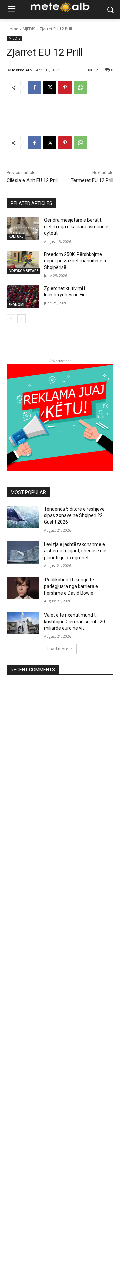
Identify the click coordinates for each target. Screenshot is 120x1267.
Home (12, 29)
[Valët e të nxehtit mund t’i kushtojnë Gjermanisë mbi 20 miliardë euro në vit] (23, 623)
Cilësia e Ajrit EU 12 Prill (32, 180)
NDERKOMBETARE (23, 270)
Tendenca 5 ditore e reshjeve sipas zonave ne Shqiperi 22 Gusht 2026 (74, 515)
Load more (57, 649)
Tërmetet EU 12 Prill (92, 180)
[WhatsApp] (80, 87)
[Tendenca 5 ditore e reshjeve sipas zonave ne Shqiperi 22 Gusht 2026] (23, 517)
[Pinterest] (65, 87)
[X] (49, 87)
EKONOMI (16, 304)
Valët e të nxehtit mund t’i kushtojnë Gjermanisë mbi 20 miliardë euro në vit (74, 621)
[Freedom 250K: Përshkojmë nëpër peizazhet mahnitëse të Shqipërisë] (23, 262)
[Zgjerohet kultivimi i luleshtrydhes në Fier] (23, 296)
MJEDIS (29, 29)
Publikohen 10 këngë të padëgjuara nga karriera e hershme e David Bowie (71, 586)
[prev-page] (11, 318)
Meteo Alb (22, 69)
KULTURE (16, 236)
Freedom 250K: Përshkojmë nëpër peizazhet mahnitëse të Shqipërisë (76, 261)
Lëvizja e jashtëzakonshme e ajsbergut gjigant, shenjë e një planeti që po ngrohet (75, 551)
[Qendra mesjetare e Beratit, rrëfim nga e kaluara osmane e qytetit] (23, 228)
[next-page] (21, 318)
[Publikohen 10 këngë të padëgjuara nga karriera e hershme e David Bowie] (23, 588)
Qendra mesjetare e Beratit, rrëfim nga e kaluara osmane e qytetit (76, 226)
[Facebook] (34, 87)
